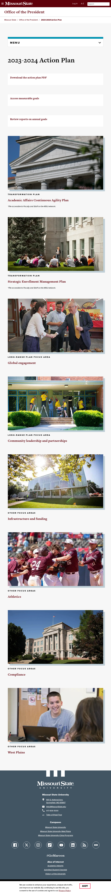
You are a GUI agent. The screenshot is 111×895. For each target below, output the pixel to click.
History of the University (55, 873)
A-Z (82, 3)
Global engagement (22, 363)
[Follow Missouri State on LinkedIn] (72, 845)
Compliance (16, 674)
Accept (85, 886)
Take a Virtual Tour (54, 814)
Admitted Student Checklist (55, 869)
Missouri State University (55, 827)
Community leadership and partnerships (37, 440)
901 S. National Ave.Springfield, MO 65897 (55, 801)
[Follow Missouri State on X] (26, 845)
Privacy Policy (65, 890)
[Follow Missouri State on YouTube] (61, 845)
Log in (74, 3)
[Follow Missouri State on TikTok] (49, 845)
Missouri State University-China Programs (55, 835)
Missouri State (10, 19)
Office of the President (24, 12)
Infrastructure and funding (27, 518)
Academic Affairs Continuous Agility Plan (38, 200)
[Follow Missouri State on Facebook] (15, 845)
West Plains (16, 752)
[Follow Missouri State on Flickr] (95, 845)
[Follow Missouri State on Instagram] (38, 845)
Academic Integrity (55, 865)
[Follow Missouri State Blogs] (84, 845)
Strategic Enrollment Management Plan (37, 281)
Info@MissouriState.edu (56, 806)
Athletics (14, 596)
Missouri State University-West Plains (55, 831)
